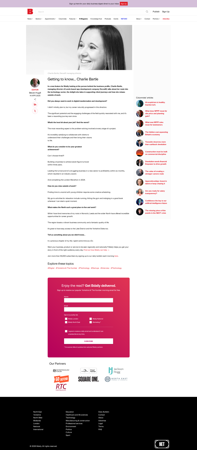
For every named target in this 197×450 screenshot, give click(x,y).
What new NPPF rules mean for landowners (154, 123)
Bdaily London (73, 319)
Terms (101, 426)
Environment (71, 426)
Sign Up (124, 4)
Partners (156, 19)
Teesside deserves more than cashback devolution (155, 143)
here (116, 256)
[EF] (61, 370)
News (29, 19)
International (38, 429)
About (138, 19)
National (36, 426)
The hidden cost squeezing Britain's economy (156, 133)
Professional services (74, 423)
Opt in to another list (71, 315)
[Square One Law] (89, 379)
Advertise (166, 19)
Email (66, 306)
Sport (68, 435)
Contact (147, 19)
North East (37, 412)
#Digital (51, 268)
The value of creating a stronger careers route (154, 172)
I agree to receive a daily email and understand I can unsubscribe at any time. (85, 332)
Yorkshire (37, 415)
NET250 (124, 19)
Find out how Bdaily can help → (96, 250)
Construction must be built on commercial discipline (156, 152)
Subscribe (88, 341)
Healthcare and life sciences (77, 415)
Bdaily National (98, 319)
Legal (100, 423)
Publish (156, 11)
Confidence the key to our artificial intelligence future (156, 201)
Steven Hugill (35, 92)
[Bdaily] (30, 11)
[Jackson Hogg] (116, 370)
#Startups (95, 268)
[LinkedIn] (35, 104)
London (36, 423)
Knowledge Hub (96, 19)
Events (116, 19)
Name (66, 297)
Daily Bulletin (103, 412)
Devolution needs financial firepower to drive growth (156, 162)
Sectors (38, 19)
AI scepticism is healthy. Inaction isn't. (155, 103)
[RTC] (61, 387)
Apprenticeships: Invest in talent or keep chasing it (156, 182)
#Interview (104, 268)
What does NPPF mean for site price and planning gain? (156, 113)
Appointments (50, 19)
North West (37, 417)
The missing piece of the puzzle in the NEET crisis (155, 211)
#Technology (84, 268)
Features (72, 19)
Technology (70, 417)
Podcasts (108, 19)
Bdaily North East (74, 322)
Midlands (37, 420)
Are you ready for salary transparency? (155, 192)
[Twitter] (35, 110)
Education (70, 412)
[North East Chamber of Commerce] (116, 379)
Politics (69, 429)
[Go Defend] (61, 379)
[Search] (147, 11)
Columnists (62, 19)
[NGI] (89, 370)
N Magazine (83, 19)
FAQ (100, 429)
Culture (69, 432)
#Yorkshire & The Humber (66, 268)
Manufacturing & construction (78, 420)
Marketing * (97, 322)
